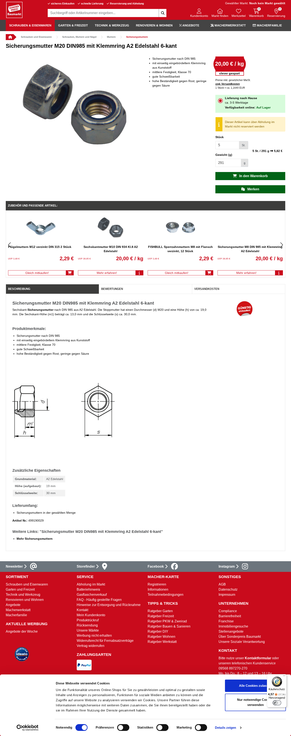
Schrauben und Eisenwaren (36, 37)
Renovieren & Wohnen (154, 25)
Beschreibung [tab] (19, 289)
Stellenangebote (231, 631)
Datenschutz (228, 589)
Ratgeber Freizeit (161, 616)
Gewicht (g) (223, 154)
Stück (219, 137)
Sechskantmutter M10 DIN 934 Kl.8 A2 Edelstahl (111, 249)
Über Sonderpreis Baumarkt (240, 636)
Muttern (111, 37)
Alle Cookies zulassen (255, 685)
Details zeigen (225, 727)
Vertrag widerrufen (90, 646)
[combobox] (107, 13)
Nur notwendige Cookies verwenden (255, 702)
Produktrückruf (88, 620)
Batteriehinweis (88, 589)
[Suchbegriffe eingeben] (162, 13)
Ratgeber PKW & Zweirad (167, 621)
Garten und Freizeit (20, 589)
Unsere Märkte (88, 630)
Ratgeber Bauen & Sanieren (169, 626)
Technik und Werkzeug (23, 594)
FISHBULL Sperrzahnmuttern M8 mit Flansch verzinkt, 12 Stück (180, 249)
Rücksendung (87, 625)
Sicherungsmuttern (137, 37)
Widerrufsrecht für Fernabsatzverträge (105, 640)
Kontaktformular (258, 658)
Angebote (190, 25)
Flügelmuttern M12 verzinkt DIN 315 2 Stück (39, 247)
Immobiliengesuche (233, 626)
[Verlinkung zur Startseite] (9, 37)
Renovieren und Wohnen (25, 600)
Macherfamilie (269, 25)
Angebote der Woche (22, 631)
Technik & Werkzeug (112, 25)
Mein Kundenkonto (91, 615)
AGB (222, 584)
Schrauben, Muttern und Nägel (79, 37)
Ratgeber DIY (158, 631)
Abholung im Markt (91, 584)
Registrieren (157, 584)
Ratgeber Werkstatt (162, 641)
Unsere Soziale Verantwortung (242, 641)
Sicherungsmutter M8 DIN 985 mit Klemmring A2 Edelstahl (250, 249)
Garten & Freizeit (73, 25)
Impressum (227, 594)
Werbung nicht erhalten (94, 635)
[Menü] (284, 676)
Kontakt (82, 610)
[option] (76, 106)
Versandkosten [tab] (206, 289)
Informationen (158, 589)
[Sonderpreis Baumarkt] (14, 10)
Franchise (226, 621)
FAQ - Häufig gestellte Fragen (99, 600)
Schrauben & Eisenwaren (30, 25)
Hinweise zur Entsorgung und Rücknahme (109, 605)
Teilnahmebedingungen (165, 594)
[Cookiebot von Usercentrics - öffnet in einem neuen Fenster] (27, 727)
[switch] (123, 727)
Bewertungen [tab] (112, 289)
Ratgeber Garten (160, 611)
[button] (199, 13)
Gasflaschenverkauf (92, 594)
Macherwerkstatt (230, 25)
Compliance (228, 611)
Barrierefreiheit (230, 616)
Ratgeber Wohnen (161, 636)
